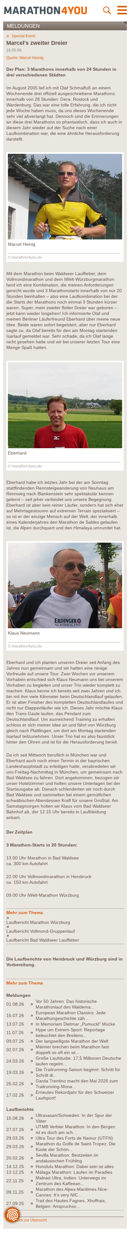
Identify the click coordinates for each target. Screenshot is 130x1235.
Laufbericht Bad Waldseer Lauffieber (42, 940)
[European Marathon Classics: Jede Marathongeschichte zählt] (33, 1015)
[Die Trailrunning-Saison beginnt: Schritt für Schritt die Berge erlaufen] (33, 1072)
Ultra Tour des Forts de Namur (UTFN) (74, 1138)
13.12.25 (15, 1172)
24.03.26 (15, 1060)
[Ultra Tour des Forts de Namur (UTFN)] (33, 1138)
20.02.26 (15, 1157)
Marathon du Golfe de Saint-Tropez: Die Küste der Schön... (75, 1146)
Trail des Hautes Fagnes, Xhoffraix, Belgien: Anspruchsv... (71, 1203)
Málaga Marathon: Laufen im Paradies (74, 1172)
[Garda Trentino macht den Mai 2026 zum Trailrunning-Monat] (33, 1083)
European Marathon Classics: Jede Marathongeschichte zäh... (71, 1015)
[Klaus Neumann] (65, 626)
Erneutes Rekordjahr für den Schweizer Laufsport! (75, 1095)
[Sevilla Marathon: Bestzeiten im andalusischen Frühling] (33, 1158)
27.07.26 (15, 1129)
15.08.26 (15, 1118)
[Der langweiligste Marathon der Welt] (33, 1041)
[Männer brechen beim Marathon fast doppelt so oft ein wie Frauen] (33, 1049)
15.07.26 (15, 1015)
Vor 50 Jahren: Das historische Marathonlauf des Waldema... (66, 1004)
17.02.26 (15, 1095)
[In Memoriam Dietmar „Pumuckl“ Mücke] (33, 1024)
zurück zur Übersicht (29, 1220)
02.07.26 (15, 1049)
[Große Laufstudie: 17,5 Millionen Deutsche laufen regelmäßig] (33, 1061)
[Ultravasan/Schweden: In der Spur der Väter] (33, 1118)
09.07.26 (15, 1041)
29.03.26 (15, 1138)
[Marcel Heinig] (65, 237)
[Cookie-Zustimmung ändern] (12, 1214)
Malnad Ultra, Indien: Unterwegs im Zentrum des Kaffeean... (71, 1180)
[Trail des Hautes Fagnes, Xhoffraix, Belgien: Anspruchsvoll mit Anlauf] (33, 1203)
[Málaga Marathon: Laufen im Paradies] (33, 1172)
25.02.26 (15, 1083)
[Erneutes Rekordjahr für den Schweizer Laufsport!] (33, 1095)
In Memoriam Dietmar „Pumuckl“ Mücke (75, 1024)
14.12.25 (15, 1166)
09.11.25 (15, 1192)
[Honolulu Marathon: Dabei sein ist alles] (33, 1166)
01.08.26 (15, 1004)
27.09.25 (15, 1203)
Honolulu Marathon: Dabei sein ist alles (75, 1166)
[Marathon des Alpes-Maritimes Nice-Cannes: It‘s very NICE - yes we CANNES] (33, 1192)
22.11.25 (15, 1180)
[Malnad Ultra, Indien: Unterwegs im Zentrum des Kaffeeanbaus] (33, 1180)
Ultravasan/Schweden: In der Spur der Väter (74, 1118)
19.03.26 (15, 1072)
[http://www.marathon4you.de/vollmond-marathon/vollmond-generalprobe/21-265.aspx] (65, 926)
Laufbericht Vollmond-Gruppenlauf (40, 931)
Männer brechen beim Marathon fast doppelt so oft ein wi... (72, 1049)
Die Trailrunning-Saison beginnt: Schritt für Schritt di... (78, 1072)
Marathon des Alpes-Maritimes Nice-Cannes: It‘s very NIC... (72, 1192)
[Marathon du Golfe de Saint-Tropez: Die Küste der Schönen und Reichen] (33, 1146)
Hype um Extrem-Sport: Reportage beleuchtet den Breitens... (70, 1032)
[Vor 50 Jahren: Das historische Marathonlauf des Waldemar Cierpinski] (33, 1004)
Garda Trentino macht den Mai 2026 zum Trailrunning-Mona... (77, 1083)
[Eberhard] (65, 446)
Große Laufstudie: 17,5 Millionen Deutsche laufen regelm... (78, 1061)
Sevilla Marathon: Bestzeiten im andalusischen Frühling (67, 1158)
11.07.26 (15, 1032)
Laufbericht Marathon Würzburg (38, 922)
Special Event (23, 36)
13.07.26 (15, 1024)
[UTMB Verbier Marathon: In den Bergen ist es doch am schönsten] (33, 1129)
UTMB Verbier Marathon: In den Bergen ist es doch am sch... (75, 1129)
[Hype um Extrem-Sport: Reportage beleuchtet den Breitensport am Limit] (33, 1032)
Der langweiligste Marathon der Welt (72, 1041)
